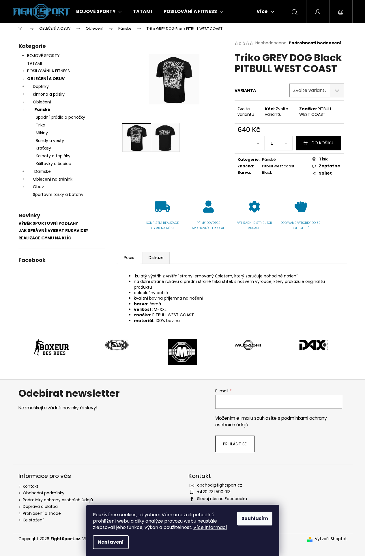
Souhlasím (255, 518)
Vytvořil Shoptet (331, 539)
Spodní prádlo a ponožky (60, 117)
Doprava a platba (40, 506)
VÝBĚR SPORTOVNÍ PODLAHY (48, 223)
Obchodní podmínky (43, 493)
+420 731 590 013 (214, 492)
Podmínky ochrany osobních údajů (58, 500)
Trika (40, 125)
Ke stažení (33, 520)
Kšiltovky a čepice (53, 164)
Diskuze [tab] (156, 257)
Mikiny (42, 133)
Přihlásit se (235, 444)
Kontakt (30, 486)
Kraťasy (43, 148)
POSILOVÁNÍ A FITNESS (48, 71)
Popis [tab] (129, 257)
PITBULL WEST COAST (315, 111)
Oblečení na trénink (52, 179)
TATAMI (34, 63)
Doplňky (41, 86)
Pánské (42, 109)
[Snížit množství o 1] (258, 143)
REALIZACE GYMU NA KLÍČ (44, 238)
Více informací (210, 527)
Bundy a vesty (50, 140)
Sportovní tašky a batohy (58, 194)
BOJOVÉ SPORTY (43, 55)
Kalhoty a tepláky (53, 156)
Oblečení (42, 102)
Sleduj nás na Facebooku (222, 499)
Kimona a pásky (49, 94)
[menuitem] (98, 11)
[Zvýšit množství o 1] (286, 143)
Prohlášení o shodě (42, 513)
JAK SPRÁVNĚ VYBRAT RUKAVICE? (53, 230)
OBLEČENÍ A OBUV (46, 79)
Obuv (38, 187)
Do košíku (322, 143)
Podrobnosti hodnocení (315, 43)
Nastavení (111, 542)
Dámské (42, 171)
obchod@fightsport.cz (219, 485)
